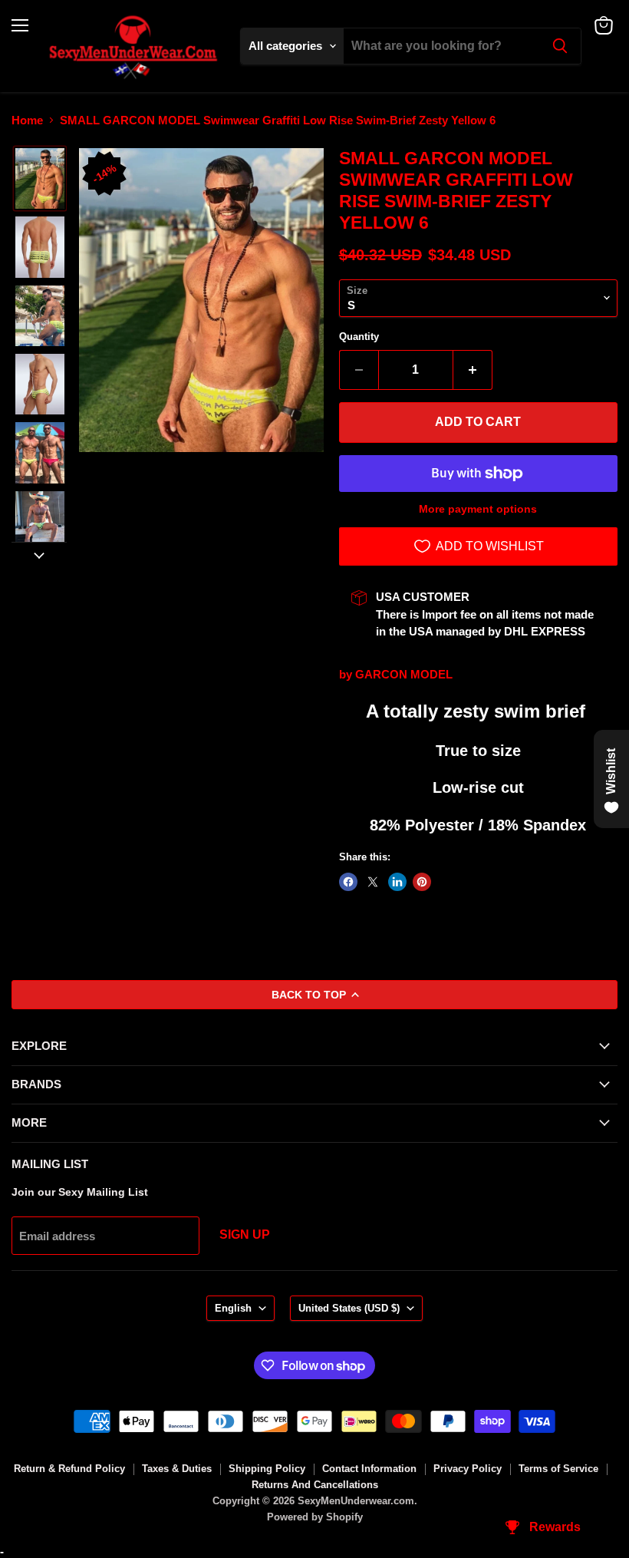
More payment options (478, 509)
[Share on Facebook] (348, 882)
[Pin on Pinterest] (422, 882)
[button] (40, 178)
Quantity (359, 336)
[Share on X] (373, 882)
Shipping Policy (267, 1468)
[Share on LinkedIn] (397, 882)
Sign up (244, 1234)
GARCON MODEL (404, 674)
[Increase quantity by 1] (472, 370)
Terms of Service (558, 1468)
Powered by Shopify (315, 1517)
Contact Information (369, 1468)
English (233, 1308)
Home (27, 120)
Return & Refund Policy (69, 1468)
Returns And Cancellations (315, 1484)
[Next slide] (39, 554)
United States (349, 1308)
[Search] (560, 46)
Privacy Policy (467, 1468)
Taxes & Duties (177, 1468)
